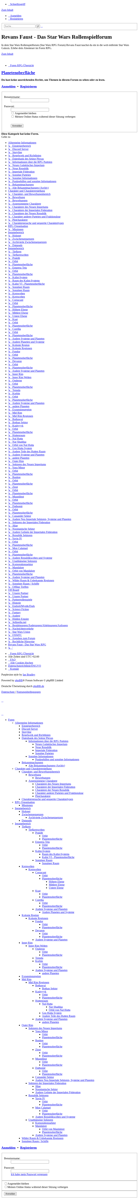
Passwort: (9, 106)
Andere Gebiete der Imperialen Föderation (58, 1092)
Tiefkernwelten (36, 829)
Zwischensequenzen (32, 814)
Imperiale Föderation (46, 750)
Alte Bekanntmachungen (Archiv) (46, 765)
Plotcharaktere (43, 796)
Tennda (39, 958)
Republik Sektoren (38, 1095)
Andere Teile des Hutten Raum (58, 1016)
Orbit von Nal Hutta (59, 1009)
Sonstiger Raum (43, 860)
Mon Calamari (43, 1107)
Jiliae (38, 1086)
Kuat (38, 890)
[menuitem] (14, 15)
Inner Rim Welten (37, 945)
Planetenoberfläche (18, 72)
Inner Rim (27, 942)
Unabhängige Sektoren (40, 1119)
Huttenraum (41, 1000)
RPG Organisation (25, 802)
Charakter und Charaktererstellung (33, 768)
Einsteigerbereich (31, 725)
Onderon (40, 948)
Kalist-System (42, 851)
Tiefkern (26, 826)
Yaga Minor (41, 1031)
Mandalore (41, 1126)
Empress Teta (42, 841)
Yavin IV (40, 1098)
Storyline (26, 731)
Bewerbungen (42, 777)
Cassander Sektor (44, 1077)
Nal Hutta (47, 1003)
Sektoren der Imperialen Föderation (47, 1083)
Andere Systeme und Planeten (51, 909)
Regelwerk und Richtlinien (36, 735)
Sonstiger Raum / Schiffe (35, 1141)
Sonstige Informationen (40, 756)
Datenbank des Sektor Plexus (37, 738)
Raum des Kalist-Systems (55, 854)
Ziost (38, 1049)
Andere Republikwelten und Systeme (55, 1116)
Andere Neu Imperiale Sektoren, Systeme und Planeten (64, 1080)
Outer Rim (27, 1025)
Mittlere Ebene (57, 884)
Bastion (39, 1040)
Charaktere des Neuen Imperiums (53, 783)
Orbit (45, 835)
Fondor (39, 921)
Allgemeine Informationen (29, 722)
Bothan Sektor (49, 988)
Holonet (26, 811)
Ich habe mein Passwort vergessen (29, 1174)
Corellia (39, 899)
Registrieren (28, 86)
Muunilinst (41, 1058)
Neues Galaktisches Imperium (51, 744)
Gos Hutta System (52, 1012)
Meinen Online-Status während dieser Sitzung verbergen (44, 116)
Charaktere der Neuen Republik (52, 790)
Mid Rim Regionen (38, 982)
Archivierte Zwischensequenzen (45, 817)
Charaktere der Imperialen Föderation (55, 786)
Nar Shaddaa (56, 1006)
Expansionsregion (31, 976)
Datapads (27, 820)
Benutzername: (12, 97)
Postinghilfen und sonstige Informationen (57, 759)
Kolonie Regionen (38, 918)
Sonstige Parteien (44, 753)
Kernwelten (28, 866)
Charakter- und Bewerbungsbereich (41, 771)
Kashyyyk (40, 991)
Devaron (40, 930)
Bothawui (40, 985)
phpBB (19, 680)
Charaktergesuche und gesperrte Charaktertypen (47, 799)
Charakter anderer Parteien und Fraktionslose (59, 793)
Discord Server (30, 728)
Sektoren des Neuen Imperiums (45, 1028)
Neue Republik (43, 747)
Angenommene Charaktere (42, 780)
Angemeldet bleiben (25, 113)
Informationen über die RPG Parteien (48, 741)
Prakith (39, 832)
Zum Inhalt (7, 9)
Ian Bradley (29, 674)
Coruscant (40, 872)
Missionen (27, 805)
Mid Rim (26, 979)
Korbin (39, 961)
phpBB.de (38, 686)
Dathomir (40, 1067)
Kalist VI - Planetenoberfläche (58, 857)
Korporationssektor (45, 1122)
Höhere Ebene (56, 881)
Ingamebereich (23, 808)
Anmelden (8, 86)
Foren (11, 719)
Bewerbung (34, 774)
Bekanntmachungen (32, 762)
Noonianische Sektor (46, 1089)
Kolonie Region (30, 915)
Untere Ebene (56, 887)
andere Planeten (50, 973)
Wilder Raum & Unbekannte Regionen (42, 1138)
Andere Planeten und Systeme (58, 912)
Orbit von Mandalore (53, 1129)
